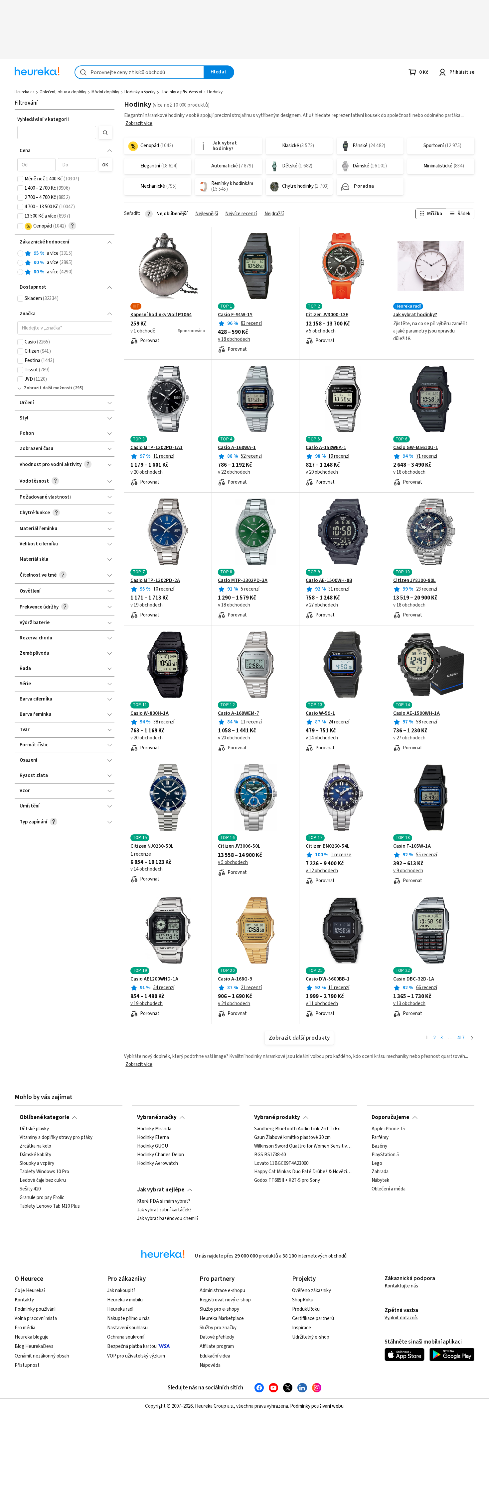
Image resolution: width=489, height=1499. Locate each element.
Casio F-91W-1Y (235, 315)
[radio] (20, 253)
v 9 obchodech (408, 871)
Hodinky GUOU (152, 1146)
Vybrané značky (157, 1117)
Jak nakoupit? (121, 1290)
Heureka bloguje (32, 1337)
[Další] (471, 1038)
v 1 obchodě (142, 331)
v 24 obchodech (234, 1003)
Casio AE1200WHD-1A (154, 979)
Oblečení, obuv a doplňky (63, 92)
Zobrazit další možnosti (48, 388)
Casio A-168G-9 (235, 979)
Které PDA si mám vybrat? (163, 1201)
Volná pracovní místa (36, 1318)
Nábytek (380, 1180)
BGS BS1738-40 (270, 1154)
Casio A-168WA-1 (237, 447)
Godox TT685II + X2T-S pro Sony (287, 1180)
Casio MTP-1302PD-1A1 (156, 447)
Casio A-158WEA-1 (326, 447)
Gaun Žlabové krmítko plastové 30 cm (292, 1137)
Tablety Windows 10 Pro (44, 1172)
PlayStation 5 (385, 1154)
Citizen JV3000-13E (327, 315)
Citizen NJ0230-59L (152, 846)
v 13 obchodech (409, 1003)
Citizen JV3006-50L (239, 846)
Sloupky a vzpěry (37, 1163)
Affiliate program (217, 1346)
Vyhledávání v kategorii (43, 119)
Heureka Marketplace (222, 1318)
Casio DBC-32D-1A (413, 979)
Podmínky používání (35, 1309)
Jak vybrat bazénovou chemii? (168, 1218)
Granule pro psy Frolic (42, 1197)
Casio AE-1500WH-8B (329, 580)
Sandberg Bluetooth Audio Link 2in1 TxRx (297, 1129)
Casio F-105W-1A (412, 846)
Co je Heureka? (30, 1290)
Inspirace (301, 1327)
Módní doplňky (105, 92)
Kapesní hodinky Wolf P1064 (161, 315)
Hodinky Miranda (154, 1129)
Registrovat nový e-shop (225, 1299)
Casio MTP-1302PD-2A (155, 580)
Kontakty (24, 1299)
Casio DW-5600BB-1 (328, 979)
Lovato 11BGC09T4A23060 (281, 1163)
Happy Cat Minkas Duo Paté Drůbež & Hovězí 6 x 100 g (303, 1172)
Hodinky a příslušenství (181, 92)
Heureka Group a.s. (214, 1406)
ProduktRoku (306, 1309)
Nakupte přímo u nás (128, 1318)
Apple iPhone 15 (388, 1129)
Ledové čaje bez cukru (43, 1180)
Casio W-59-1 (320, 713)
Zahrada (380, 1172)
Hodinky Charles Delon (160, 1154)
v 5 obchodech (321, 331)
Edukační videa (215, 1356)
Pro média (25, 1327)
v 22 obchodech (234, 472)
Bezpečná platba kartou (132, 1346)
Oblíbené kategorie (44, 1117)
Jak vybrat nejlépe (160, 1190)
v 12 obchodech (322, 871)
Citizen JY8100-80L (414, 580)
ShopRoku (302, 1299)
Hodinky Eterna (153, 1137)
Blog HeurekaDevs (34, 1346)
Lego (377, 1163)
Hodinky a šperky (139, 92)
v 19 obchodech (146, 605)
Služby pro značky (218, 1327)
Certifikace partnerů (313, 1318)
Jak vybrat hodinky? (415, 315)
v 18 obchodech (234, 339)
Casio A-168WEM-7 (238, 713)
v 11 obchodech (322, 1003)
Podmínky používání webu (317, 1406)
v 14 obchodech (322, 738)
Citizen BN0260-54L (328, 846)
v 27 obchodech (322, 605)
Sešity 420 (30, 1189)
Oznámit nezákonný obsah (42, 1356)
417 (460, 1037)
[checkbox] (20, 179)
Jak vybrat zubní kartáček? (164, 1210)
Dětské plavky (34, 1129)
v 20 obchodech (146, 472)
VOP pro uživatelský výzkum (136, 1356)
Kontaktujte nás (401, 1285)
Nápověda (210, 1365)
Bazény (379, 1146)
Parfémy (380, 1137)
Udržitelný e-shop (310, 1337)
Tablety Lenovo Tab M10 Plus (50, 1206)
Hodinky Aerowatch (157, 1163)
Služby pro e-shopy (219, 1309)
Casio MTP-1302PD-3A (242, 580)
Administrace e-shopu (222, 1290)
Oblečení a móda (389, 1189)
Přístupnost (27, 1365)
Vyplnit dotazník (401, 1317)
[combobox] (139, 72)
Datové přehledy (217, 1337)
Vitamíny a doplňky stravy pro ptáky (56, 1137)
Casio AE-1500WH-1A (416, 713)
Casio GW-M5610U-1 (415, 447)
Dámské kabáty (35, 1154)
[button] (56, 132)
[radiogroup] (64, 263)
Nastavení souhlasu (127, 1327)
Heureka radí (120, 1309)
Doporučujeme (390, 1117)
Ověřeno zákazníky (311, 1290)
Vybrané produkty (277, 1117)
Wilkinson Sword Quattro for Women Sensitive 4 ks (303, 1146)
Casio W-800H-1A (149, 713)
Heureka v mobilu (125, 1299)
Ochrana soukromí (125, 1337)
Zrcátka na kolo (35, 1146)
